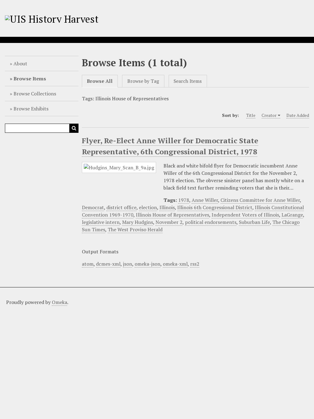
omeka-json (147, 263)
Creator (269, 115)
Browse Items (29, 78)
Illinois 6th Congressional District (214, 207)
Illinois (167, 207)
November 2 (168, 222)
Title (250, 115)
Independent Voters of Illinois (245, 214)
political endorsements (210, 222)
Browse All (100, 81)
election (148, 207)
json (127, 263)
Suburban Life (254, 222)
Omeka (59, 302)
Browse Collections (34, 93)
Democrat (93, 207)
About (20, 63)
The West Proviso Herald (135, 229)
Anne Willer (205, 200)
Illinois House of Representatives (172, 214)
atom (88, 263)
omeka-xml (175, 263)
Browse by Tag (143, 81)
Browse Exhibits (30, 108)
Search (73, 128)
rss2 (194, 263)
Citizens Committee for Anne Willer (260, 200)
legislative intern (101, 222)
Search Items (188, 81)
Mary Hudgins (137, 222)
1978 (183, 200)
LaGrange (292, 214)
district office (121, 207)
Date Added (297, 115)
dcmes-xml (108, 263)
